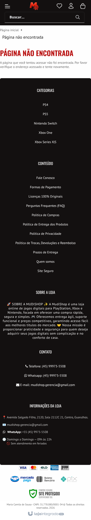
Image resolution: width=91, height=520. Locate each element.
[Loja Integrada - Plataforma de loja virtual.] (46, 514)
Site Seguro (45, 271)
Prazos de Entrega (45, 252)
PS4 (45, 105)
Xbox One (45, 133)
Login (71, 6)
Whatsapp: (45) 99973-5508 (47, 375)
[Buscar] (77, 17)
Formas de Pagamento (45, 187)
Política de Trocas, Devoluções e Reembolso (45, 243)
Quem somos (45, 261)
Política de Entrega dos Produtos (45, 224)
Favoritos (59, 5)
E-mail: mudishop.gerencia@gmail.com (47, 385)
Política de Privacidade (45, 233)
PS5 (45, 114)
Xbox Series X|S (45, 142)
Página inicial (9, 30)
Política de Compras (45, 215)
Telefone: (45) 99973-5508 (47, 366)
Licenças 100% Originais (45, 196)
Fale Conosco (45, 178)
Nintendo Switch (45, 123)
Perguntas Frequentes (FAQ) (45, 206)
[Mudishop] (33, 6)
